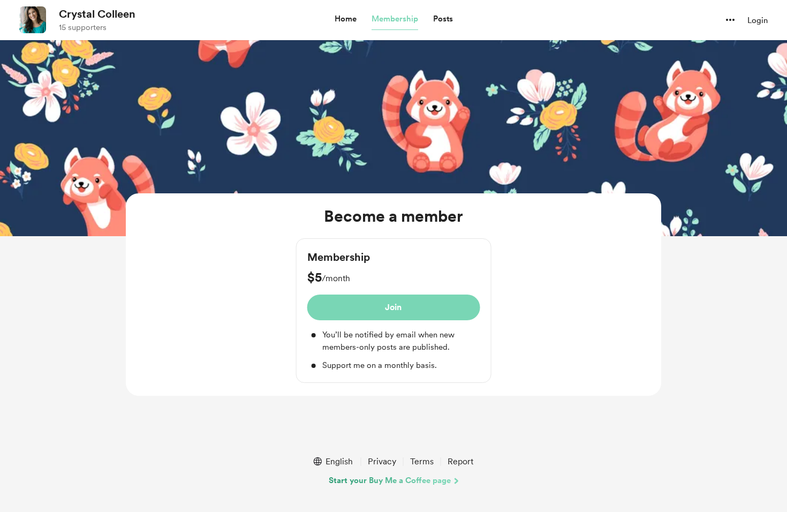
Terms (422, 461)
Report (460, 461)
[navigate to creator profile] (32, 19)
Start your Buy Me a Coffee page (390, 480)
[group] (394, 310)
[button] (345, 19)
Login (757, 20)
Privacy (382, 461)
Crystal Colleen (97, 13)
